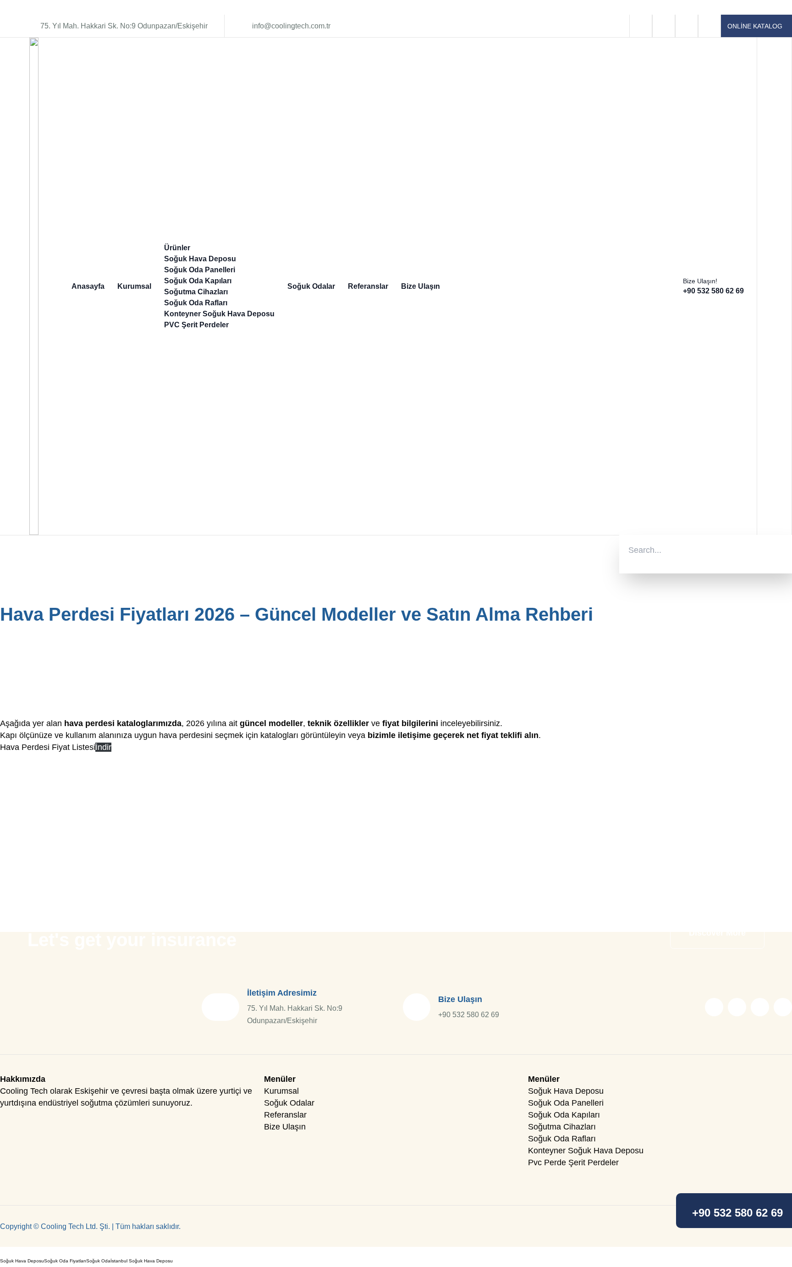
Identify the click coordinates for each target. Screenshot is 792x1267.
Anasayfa (88, 286)
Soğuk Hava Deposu (200, 259)
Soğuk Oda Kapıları (197, 281)
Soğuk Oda (98, 1260)
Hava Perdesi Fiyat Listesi (47, 747)
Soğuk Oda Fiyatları (65, 1260)
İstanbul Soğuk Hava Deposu (141, 1260)
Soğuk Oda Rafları (195, 303)
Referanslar (368, 286)
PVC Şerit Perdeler (196, 325)
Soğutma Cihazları (196, 292)
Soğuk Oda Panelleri (199, 270)
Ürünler (177, 248)
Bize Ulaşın (420, 286)
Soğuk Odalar (311, 286)
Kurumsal (134, 286)
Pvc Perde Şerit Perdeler (573, 1162)
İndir (103, 747)
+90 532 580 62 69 (737, 1213)
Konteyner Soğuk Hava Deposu (219, 314)
